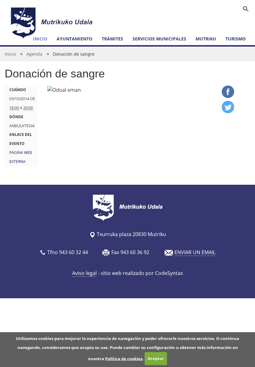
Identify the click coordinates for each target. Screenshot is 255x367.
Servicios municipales (159, 39)
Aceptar (156, 358)
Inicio (10, 54)
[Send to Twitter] (228, 111)
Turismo (235, 39)
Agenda (34, 54)
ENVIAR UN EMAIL (195, 252)
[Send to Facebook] (228, 96)
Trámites (112, 39)
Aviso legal (84, 273)
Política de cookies (123, 358)
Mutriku (206, 39)
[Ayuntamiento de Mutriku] (52, 22)
